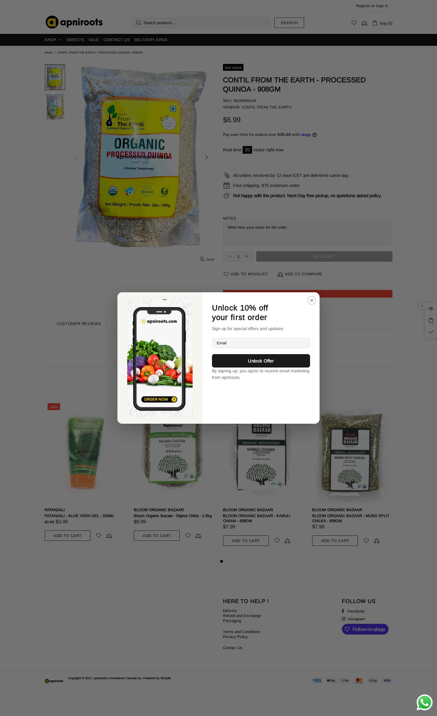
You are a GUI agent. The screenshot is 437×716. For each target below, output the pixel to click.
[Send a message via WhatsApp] (424, 702)
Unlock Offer (261, 360)
